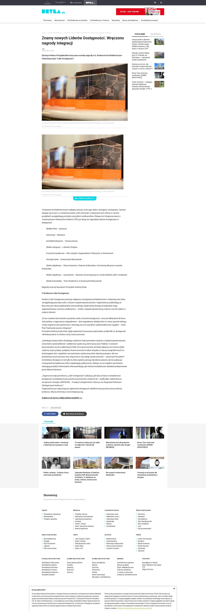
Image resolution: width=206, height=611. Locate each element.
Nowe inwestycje (98, 575)
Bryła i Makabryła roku (125, 567)
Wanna (108, 524)
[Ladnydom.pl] (47, 2)
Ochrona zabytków (124, 570)
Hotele (94, 572)
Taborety (141, 551)
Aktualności (59, 20)
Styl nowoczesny (50, 548)
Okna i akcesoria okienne (84, 526)
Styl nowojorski (49, 543)
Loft (139, 526)
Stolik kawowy (143, 546)
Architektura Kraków (49, 565)
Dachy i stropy (80, 524)
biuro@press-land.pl (149, 563)
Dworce (70, 572)
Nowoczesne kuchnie (114, 546)
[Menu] (161, 2)
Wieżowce (96, 570)
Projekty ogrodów (50, 519)
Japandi (47, 546)
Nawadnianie (48, 517)
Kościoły (95, 567)
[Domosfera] (60, 2)
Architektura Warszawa (50, 563)
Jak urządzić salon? (82, 539)
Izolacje (78, 521)
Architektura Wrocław (50, 567)
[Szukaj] (155, 2)
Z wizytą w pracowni (125, 572)
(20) (86, 198)
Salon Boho (79, 546)
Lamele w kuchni (112, 548)
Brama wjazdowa (81, 529)
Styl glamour (142, 519)
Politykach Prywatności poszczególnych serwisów (134, 608)
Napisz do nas (147, 569)
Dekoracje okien (112, 519)
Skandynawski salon (82, 543)
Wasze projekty (123, 565)
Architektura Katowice (50, 572)
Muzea (94, 565)
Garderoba (110, 521)
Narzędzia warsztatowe (84, 517)
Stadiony (70, 567)
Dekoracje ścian (112, 514)
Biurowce (70, 570)
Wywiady (116, 20)
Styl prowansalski (144, 529)
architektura (56, 408)
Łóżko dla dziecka (144, 539)
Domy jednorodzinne (74, 563)
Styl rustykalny (143, 524)
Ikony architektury (130, 20)
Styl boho (141, 514)
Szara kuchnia (111, 541)
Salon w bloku (80, 541)
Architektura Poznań (49, 570)
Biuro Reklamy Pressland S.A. (151, 566)
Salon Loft (79, 548)
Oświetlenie (110, 526)
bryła (43, 33)
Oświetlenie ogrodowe (52, 514)
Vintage (46, 541)
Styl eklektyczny (50, 539)
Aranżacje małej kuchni (114, 543)
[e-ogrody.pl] (76, 2)
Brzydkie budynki (48, 575)
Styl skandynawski (145, 521)
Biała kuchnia (111, 539)
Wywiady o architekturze (101, 577)
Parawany (141, 548)
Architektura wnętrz (149, 20)
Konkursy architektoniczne (127, 575)
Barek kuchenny (144, 543)
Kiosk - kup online (129, 12)
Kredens (141, 541)
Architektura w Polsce (99, 20)
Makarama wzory (112, 517)
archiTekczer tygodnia (125, 563)
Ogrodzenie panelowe (83, 519)
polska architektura (54, 33)
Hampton (141, 517)
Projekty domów (81, 514)
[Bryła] (90, 2)
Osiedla (70, 565)
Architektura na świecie (77, 20)
